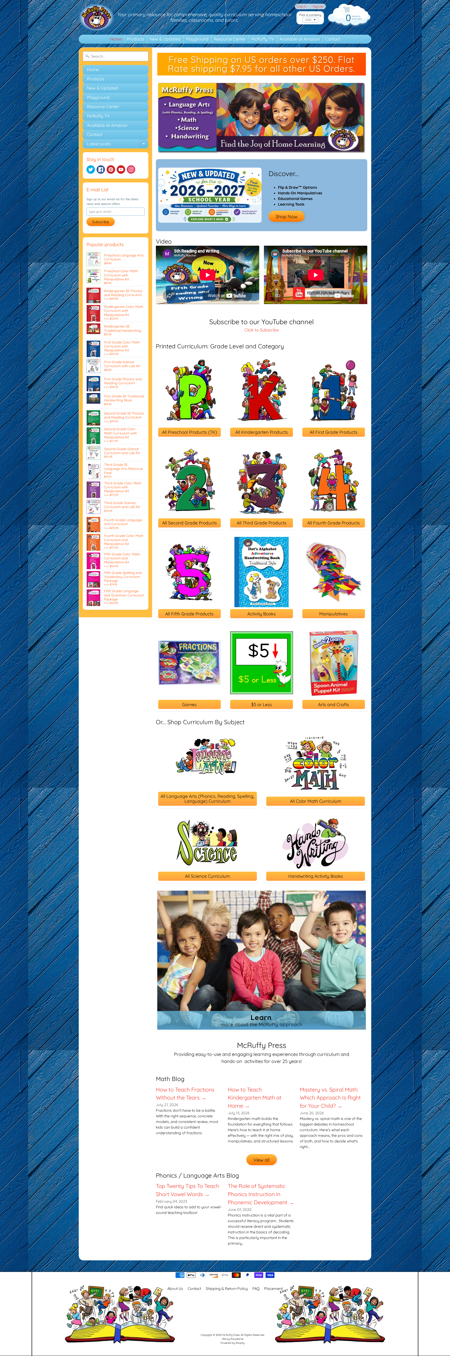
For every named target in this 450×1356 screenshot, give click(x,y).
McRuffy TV (262, 39)
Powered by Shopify (232, 1343)
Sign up (318, 6)
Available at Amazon (299, 39)
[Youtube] (121, 169)
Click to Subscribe (261, 330)
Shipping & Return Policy (227, 1288)
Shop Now (286, 216)
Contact (332, 39)
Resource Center (230, 39)
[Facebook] (101, 169)
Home (116, 39)
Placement (273, 1288)
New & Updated (165, 39)
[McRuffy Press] (96, 17)
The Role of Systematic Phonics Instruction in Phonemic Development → (261, 1194)
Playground (197, 39)
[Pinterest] (111, 169)
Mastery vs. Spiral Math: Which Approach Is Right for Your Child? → (330, 1097)
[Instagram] (131, 169)
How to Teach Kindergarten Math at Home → (254, 1097)
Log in (301, 6)
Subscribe (100, 221)
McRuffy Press (231, 1335)
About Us (175, 1288)
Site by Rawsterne (232, 1339)
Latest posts (117, 145)
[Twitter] (90, 169)
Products (135, 39)
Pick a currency (310, 15)
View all (261, 1160)
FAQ (255, 1288)
